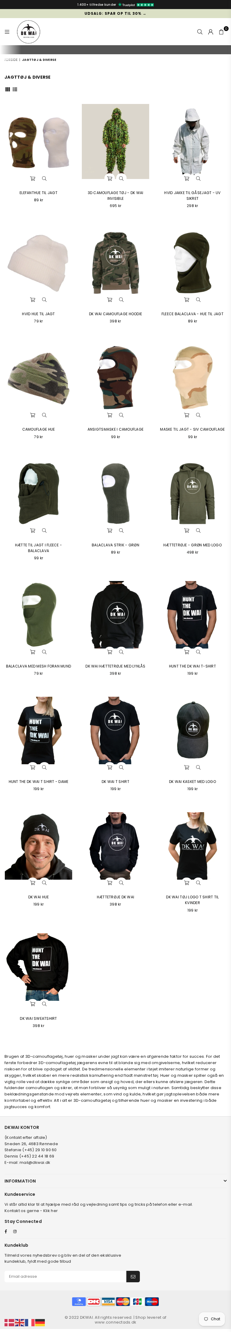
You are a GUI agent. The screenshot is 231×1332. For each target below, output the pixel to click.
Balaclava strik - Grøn (115, 545)
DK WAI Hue (38, 897)
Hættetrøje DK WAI (115, 897)
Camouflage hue (38, 429)
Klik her (50, 1211)
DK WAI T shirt (115, 781)
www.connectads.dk (115, 1322)
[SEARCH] (200, 31)
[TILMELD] (133, 1276)
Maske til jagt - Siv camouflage (192, 429)
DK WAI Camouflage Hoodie (115, 313)
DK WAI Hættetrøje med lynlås (115, 666)
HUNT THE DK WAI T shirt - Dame (39, 781)
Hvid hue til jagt (38, 313)
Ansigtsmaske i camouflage (116, 429)
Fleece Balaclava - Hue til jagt (192, 313)
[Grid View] (8, 89)
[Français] (30, 1322)
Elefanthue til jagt (38, 192)
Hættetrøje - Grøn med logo (192, 545)
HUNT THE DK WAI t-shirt (192, 666)
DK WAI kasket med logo (192, 781)
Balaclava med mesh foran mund (38, 666)
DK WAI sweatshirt (38, 1018)
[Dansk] (10, 1322)
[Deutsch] (40, 1322)
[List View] (15, 89)
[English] (20, 1322)
